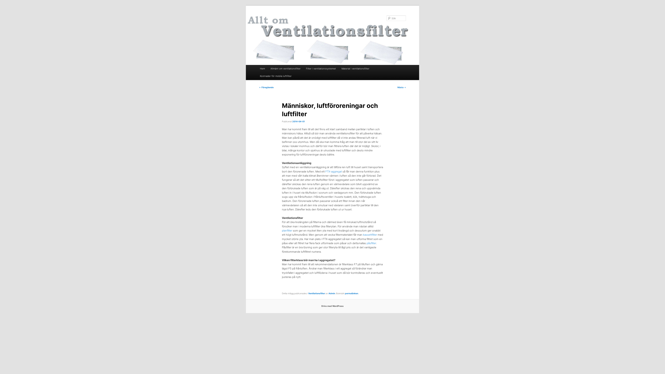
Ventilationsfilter (316, 293)
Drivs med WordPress (332, 306)
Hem (262, 68)
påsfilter (371, 243)
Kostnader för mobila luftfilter (276, 76)
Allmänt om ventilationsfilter (286, 68)
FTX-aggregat (333, 171)
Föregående (266, 87)
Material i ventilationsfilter (355, 68)
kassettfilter (370, 234)
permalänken (351, 293)
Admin (332, 293)
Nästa (401, 87)
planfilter (287, 230)
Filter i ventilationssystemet (321, 68)
